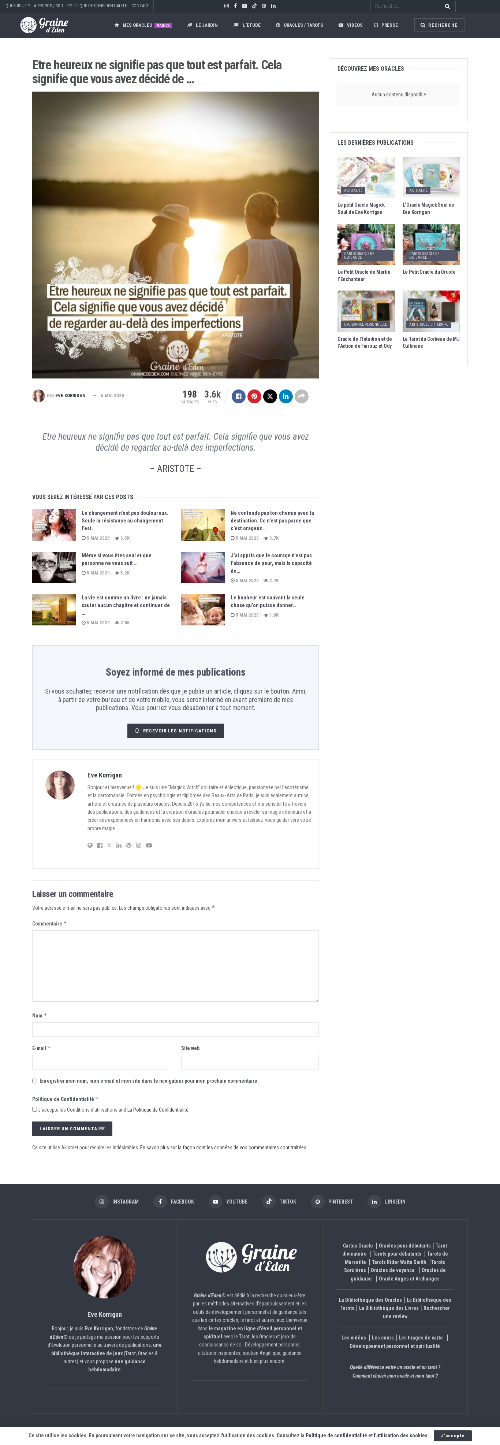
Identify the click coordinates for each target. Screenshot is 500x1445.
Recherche (442, 25)
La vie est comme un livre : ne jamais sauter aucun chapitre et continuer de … (126, 605)
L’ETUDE (252, 25)
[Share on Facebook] (239, 396)
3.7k (273, 538)
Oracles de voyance (393, 1270)
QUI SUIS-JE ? (17, 5)
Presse (389, 25)
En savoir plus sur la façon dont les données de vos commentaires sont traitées (223, 1147)
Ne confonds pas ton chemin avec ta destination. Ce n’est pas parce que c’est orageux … (272, 521)
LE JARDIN (207, 25)
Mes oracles (146, 25)
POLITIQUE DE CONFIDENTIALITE (97, 5)
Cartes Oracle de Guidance (359, 255)
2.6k (124, 622)
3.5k (124, 538)
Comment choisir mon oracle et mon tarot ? (395, 1376)
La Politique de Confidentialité (158, 1110)
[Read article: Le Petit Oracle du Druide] (431, 244)
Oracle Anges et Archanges (409, 1279)
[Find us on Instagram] (226, 6)
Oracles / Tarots (303, 25)
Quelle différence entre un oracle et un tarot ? (395, 1367)
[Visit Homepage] (36, 25)
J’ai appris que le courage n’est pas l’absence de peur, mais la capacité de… (271, 563)
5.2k (124, 573)
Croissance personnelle (365, 324)
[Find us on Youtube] (244, 6)
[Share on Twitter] (270, 396)
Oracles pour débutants (405, 1246)
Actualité (353, 190)
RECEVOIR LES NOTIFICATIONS (180, 730)
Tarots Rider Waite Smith (399, 1262)
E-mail (41, 1048)
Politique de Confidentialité (65, 1098)
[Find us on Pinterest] (264, 6)
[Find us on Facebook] (235, 6)
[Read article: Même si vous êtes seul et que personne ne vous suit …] (54, 567)
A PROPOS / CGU (48, 5)
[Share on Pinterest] (254, 396)
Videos (355, 25)
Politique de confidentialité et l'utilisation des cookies (367, 1435)
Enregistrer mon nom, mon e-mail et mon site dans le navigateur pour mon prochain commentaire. (149, 1081)
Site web (190, 1048)
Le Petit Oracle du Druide (429, 272)
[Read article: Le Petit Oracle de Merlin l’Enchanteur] (366, 244)
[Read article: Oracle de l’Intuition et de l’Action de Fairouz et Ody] (366, 311)
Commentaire (49, 923)
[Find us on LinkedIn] (273, 6)
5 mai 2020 (112, 395)
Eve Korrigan (70, 395)
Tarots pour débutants (397, 1254)
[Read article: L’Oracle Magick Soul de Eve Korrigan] (431, 177)
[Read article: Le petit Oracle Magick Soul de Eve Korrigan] (366, 177)
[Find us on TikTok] (254, 6)
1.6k (273, 615)
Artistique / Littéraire (428, 324)
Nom (39, 1015)
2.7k (273, 580)
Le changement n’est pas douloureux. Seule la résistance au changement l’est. (125, 521)
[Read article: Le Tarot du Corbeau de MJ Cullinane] (431, 311)
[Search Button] (446, 6)
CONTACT (140, 5)
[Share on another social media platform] (302, 396)
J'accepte (452, 1435)
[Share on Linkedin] (286, 396)
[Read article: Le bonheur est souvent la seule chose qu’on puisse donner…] (203, 609)
